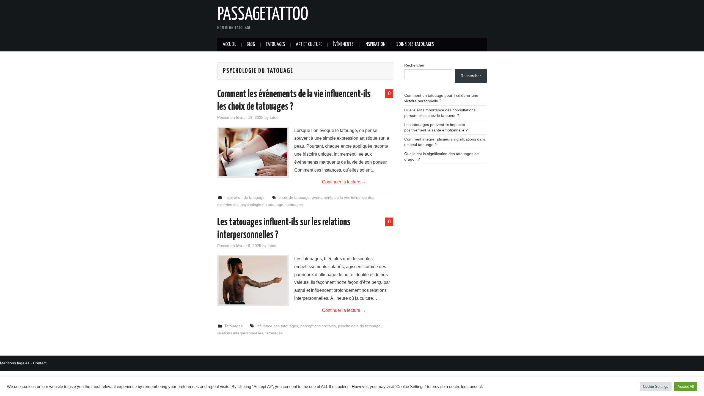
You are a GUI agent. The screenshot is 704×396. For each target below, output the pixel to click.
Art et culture (309, 44)
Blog (251, 44)
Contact (39, 363)
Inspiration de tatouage (244, 197)
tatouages (294, 204)
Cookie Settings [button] (655, 386)
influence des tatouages (277, 326)
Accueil (229, 44)
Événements (343, 44)
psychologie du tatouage (262, 204)
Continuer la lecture (344, 182)
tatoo (274, 117)
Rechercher (414, 65)
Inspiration (375, 44)
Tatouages (275, 44)
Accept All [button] (686, 386)
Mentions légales (14, 363)
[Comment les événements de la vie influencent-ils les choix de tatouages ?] (253, 152)
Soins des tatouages (415, 44)
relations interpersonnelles (240, 333)
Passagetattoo (262, 15)
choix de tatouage (294, 197)
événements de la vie (330, 197)
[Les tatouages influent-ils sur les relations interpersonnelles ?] (253, 280)
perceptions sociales (318, 326)
